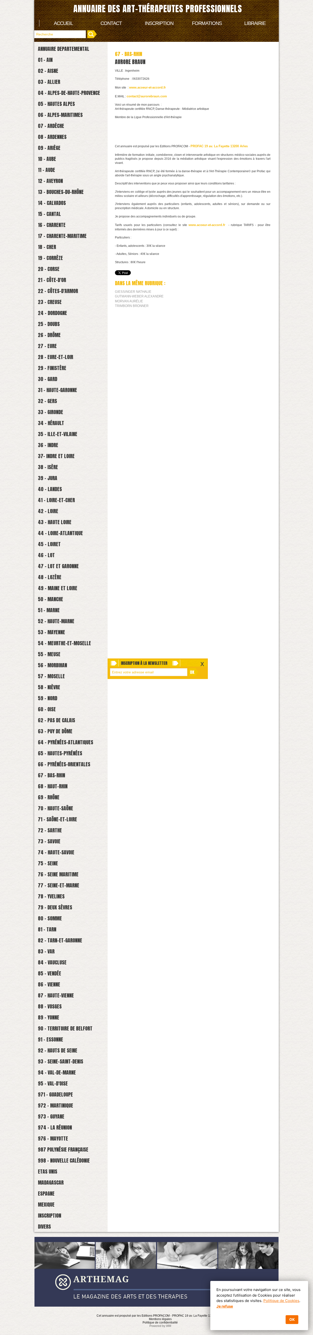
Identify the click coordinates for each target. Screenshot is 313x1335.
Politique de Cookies (281, 1300)
